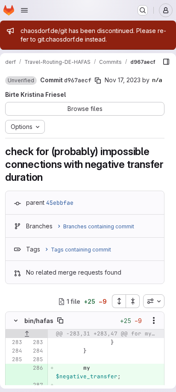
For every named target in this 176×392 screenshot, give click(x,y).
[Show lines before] (27, 333)
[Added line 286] (36, 368)
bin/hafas (38, 320)
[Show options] (154, 320)
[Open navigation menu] (24, 10)
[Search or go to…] (143, 10)
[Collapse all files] (133, 301)
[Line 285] (15, 359)
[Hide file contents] (16, 320)
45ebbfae (59, 202)
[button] (21, 80)
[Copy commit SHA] (98, 80)
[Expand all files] (119, 301)
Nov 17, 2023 (123, 80)
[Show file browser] (166, 62)
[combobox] (153, 301)
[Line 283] (15, 342)
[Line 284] (15, 351)
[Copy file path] (60, 320)
